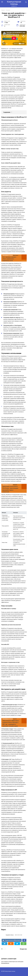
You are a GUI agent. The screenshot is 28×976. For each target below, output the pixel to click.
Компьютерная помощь (14, 3)
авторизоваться (5, 963)
